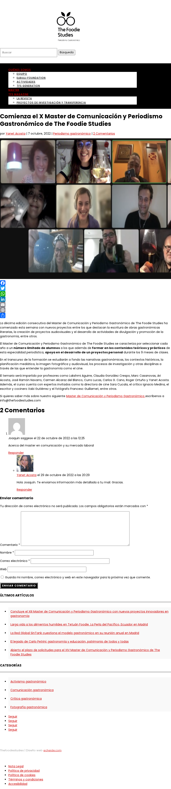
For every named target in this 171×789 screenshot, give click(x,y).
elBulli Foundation (31, 78)
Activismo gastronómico (28, 681)
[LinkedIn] (85, 299)
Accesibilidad (17, 784)
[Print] (85, 310)
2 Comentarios (104, 133)
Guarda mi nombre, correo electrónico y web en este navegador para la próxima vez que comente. (78, 577)
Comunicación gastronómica (32, 690)
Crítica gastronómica (26, 698)
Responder (16, 453)
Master (13, 90)
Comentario (10, 545)
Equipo (22, 74)
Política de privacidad (24, 771)
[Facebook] (85, 283)
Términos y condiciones (25, 779)
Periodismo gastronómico (72, 133)
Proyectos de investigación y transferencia (51, 102)
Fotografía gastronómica (28, 707)
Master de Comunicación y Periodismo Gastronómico (105, 396)
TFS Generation (28, 86)
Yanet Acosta (15, 133)
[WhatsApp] (85, 293)
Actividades (26, 82)
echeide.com (52, 750)
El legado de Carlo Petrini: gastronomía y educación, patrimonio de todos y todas (69, 641)
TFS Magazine (18, 94)
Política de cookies (21, 775)
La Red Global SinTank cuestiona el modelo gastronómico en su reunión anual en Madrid (74, 633)
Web (3, 569)
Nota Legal (16, 766)
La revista (24, 98)
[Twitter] (85, 288)
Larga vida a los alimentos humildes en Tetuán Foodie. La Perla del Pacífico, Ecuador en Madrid (79, 624)
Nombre (7, 552)
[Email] (85, 304)
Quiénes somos (19, 69)
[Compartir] (85, 315)
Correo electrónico (15, 561)
